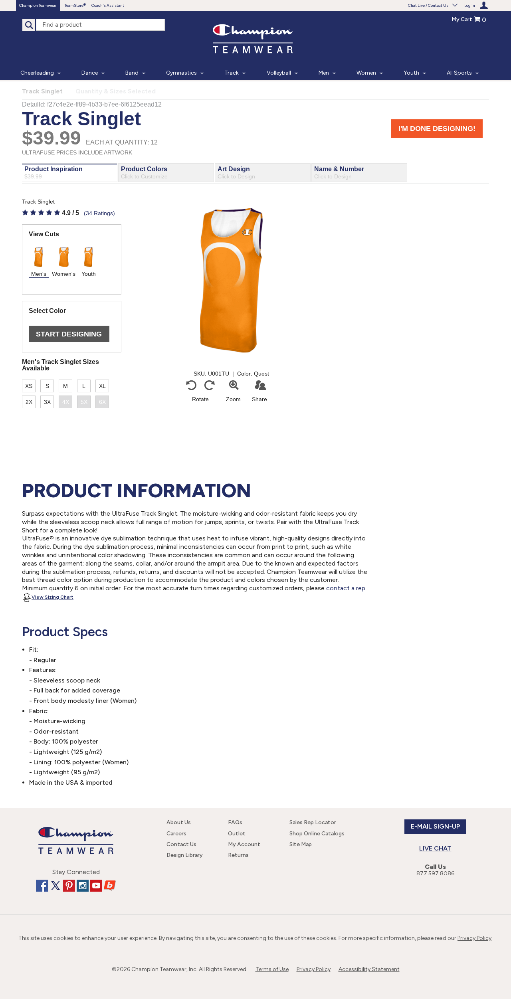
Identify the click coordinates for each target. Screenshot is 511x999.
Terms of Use (272, 969)
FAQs (235, 822)
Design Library (184, 855)
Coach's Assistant (107, 5)
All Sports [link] (459, 72)
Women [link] (366, 72)
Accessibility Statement (369, 969)
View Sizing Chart (52, 597)
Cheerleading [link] (37, 72)
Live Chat (435, 848)
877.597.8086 (435, 873)
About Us (178, 822)
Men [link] (324, 72)
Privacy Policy (474, 938)
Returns (238, 855)
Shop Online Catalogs (317, 833)
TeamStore (74, 5)
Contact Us (181, 844)
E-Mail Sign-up (435, 826)
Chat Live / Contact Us (428, 5)
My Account (244, 844)
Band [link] (132, 72)
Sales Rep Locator (312, 822)
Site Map (300, 844)
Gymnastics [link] (181, 72)
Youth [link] (411, 72)
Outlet (237, 833)
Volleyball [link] (279, 72)
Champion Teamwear (38, 5)
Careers (176, 833)
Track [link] (231, 72)
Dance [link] (89, 72)
